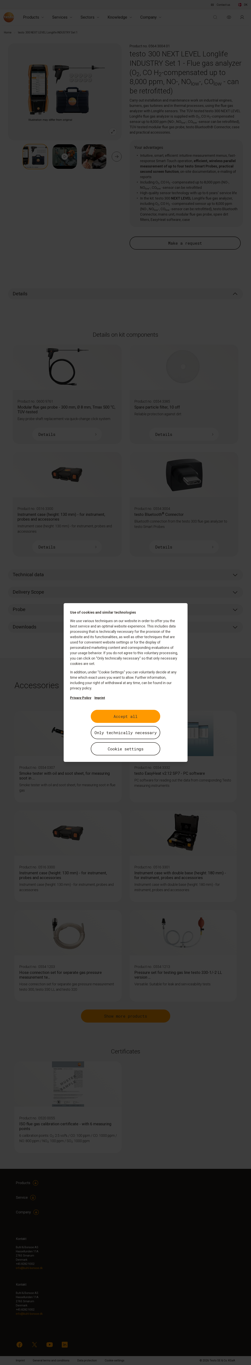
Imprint (99, 698)
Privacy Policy (80, 698)
